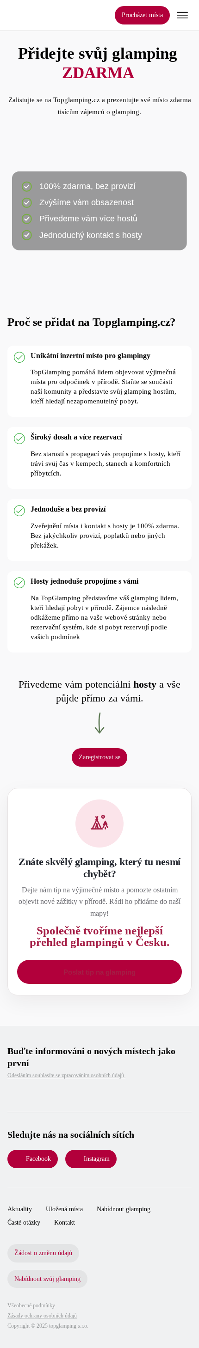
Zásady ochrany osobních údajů (42, 1315)
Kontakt (64, 1222)
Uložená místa (64, 1209)
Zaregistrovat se (99, 757)
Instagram (97, 1158)
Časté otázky (23, 1222)
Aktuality (19, 1209)
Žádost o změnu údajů (43, 1253)
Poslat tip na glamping (99, 972)
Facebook (38, 1158)
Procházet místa (142, 15)
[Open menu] (182, 15)
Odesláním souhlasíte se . (66, 1075)
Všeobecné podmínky (31, 1305)
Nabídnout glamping (123, 1209)
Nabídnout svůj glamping (47, 1278)
